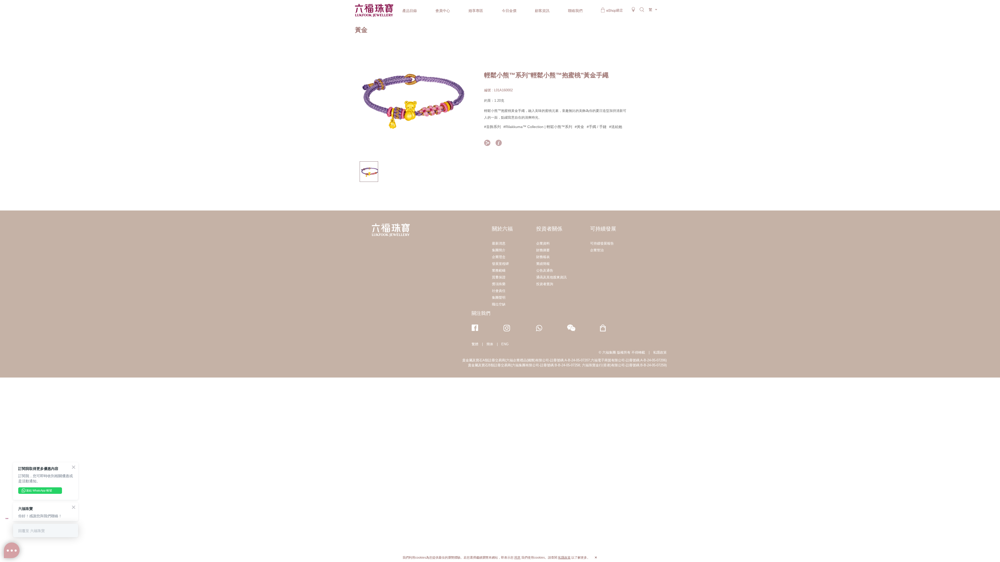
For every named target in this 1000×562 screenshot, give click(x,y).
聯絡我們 (575, 11)
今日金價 (509, 11)
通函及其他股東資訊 (551, 277)
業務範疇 (498, 270)
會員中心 (442, 11)
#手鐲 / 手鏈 (597, 127)
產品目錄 (409, 11)
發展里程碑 (500, 264)
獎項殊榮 (498, 284)
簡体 (489, 344)
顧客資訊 (542, 11)
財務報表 (543, 257)
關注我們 (481, 313)
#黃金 (579, 127)
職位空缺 (498, 304)
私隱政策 (660, 352)
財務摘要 (543, 250)
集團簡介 (498, 250)
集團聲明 (498, 297)
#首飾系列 (492, 127)
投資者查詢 (544, 284)
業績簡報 (543, 264)
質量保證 (498, 277)
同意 (517, 557)
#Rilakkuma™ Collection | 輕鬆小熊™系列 (537, 127)
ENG (505, 344)
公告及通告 (544, 270)
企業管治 (597, 250)
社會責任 (498, 291)
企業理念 (498, 257)
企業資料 (543, 243)
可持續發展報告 (602, 243)
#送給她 (615, 127)
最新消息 (498, 243)
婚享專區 (475, 11)
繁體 (475, 344)
